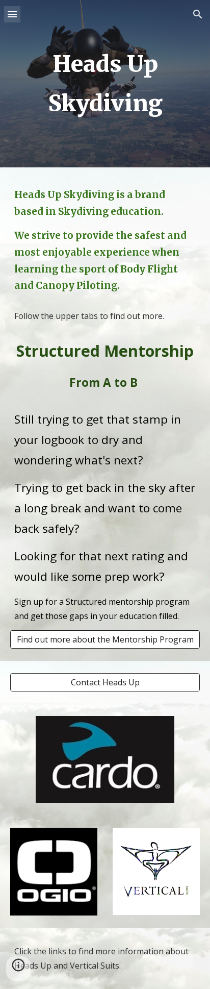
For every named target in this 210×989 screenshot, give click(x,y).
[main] (105, 83)
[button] (12, 14)
